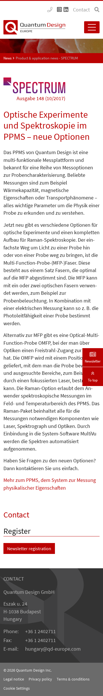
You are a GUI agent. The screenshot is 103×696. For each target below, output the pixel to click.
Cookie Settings (16, 688)
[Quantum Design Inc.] (49, 10)
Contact (81, 10)
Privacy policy (40, 679)
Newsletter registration (29, 548)
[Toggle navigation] (92, 27)
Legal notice (13, 679)
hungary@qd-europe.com (53, 649)
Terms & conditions (73, 679)
